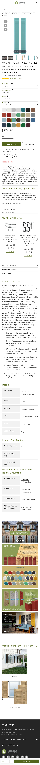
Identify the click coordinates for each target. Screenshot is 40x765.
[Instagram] (8, 756)
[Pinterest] (17, 756)
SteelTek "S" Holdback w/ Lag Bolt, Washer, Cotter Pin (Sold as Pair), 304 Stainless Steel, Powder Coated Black (28, 241)
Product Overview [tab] (9, 265)
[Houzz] (26, 757)
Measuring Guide (28, 499)
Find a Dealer (30, 144)
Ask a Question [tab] (8, 273)
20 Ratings (12, 79)
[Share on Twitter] (5, 29)
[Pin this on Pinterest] (5, 22)
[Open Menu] (3, 3)
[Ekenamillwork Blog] (22, 756)
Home (3, 9)
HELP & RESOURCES (10, 745)
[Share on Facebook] (5, 25)
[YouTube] (12, 756)
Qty (3, 137)
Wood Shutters (14, 707)
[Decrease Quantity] (3, 140)
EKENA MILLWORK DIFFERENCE (14, 739)
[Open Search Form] (8, 3)
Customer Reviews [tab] (9, 269)
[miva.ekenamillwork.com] (20, 3)
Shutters (14, 677)
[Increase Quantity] (11, 140)
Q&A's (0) (21, 79)
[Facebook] (3, 756)
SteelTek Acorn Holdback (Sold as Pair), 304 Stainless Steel (10, 239)
